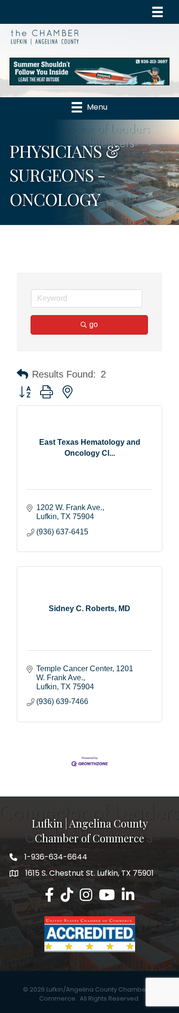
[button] (22, 374)
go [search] (93, 324)
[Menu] (157, 12)
